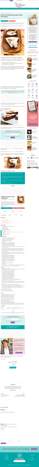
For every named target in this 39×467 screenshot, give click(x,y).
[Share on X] (1, 234)
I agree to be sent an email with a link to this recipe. (13, 136)
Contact (35, 0)
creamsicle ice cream (11, 148)
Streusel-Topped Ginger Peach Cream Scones (34, 148)
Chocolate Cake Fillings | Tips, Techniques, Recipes (5, 394)
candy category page (21, 28)
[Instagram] (19, 0)
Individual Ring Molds (5, 219)
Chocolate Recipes (8, 13)
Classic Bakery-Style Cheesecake (35, 132)
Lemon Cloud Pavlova (34, 143)
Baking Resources (33, 8)
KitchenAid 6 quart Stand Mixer (6, 223)
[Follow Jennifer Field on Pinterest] (14, 390)
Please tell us (11, 327)
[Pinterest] (20, 0)
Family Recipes (27, 8)
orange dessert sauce (13, 151)
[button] (1, 205)
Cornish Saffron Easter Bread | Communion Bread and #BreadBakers (19, 394)
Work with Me (32, 459)
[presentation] (29, 59)
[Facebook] (17, 0)
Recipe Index (23, 8)
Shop (6, 459)
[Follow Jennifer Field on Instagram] (13, 390)
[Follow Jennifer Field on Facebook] (10, 390)
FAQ (32, 458)
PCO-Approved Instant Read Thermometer (8, 221)
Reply (23, 409)
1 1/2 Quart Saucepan (5, 222)
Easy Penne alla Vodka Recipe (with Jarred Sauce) (34, 76)
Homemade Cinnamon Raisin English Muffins (35, 137)
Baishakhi (2, 409)
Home (1, 13)
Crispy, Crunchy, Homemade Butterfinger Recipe (34, 70)
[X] (17, 459)
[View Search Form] (37, 0)
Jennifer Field (3, 200)
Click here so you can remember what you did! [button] (7, 291)
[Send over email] (1, 235)
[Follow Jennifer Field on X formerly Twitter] (12, 390)
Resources (6, 457)
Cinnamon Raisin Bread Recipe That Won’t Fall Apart (35, 59)
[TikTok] (23, 459)
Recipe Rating (3, 428)
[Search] (37, 52)
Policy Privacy (7, 458)
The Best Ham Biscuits (34, 64)
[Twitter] (18, 0)
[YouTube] (21, 0)
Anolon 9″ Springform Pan (5, 220)
